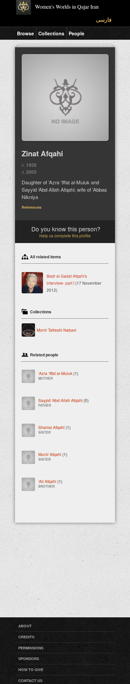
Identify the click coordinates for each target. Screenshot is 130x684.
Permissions (30, 647)
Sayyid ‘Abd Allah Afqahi (63, 402)
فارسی (104, 19)
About (25, 625)
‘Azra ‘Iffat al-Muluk (58, 375)
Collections (51, 33)
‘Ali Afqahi (50, 483)
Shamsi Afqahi (54, 429)
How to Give (30, 669)
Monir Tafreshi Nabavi (56, 330)
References (31, 207)
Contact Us (30, 680)
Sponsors (28, 658)
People (76, 33)
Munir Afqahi (52, 456)
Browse (25, 33)
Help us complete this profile (65, 235)
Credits (26, 636)
